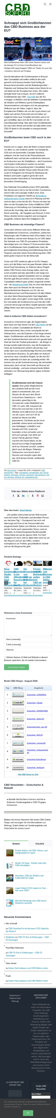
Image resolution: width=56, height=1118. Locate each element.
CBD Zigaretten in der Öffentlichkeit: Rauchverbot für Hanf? (21, 577)
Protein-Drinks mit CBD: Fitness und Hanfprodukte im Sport (31, 851)
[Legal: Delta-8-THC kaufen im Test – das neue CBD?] (9, 888)
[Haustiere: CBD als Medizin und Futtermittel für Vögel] (9, 876)
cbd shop (10, 477)
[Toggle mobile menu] (50, 4)
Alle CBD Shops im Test (28, 774)
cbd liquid (30, 475)
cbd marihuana (40, 475)
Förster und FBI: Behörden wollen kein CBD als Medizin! (38, 577)
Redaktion (10, 937)
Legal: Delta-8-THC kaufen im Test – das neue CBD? (31, 889)
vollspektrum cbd (31, 477)
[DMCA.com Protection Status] (15, 1091)
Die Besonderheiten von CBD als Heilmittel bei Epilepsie (32, 577)
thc (23, 477)
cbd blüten (14, 475)
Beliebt (16, 844)
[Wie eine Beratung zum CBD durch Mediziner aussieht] (9, 901)
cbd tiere (18, 477)
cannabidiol (23, 473)
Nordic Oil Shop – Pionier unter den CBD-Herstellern (30, 864)
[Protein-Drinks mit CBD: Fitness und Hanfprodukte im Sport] (9, 851)
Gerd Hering (11, 470)
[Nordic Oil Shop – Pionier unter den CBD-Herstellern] (9, 863)
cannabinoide (34, 473)
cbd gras (22, 475)
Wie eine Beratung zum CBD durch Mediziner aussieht (30, 902)
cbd (41, 473)
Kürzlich (40, 844)
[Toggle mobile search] (45, 4)
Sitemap (15, 1001)
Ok (28, 1113)
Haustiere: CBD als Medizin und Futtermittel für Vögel (29, 876)
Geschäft (31, 97)
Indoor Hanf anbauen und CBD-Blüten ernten (28, 968)
